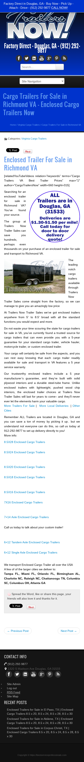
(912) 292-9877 (18, 664)
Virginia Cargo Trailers (29, 125)
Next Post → (69, 630)
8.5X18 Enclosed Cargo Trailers (24, 477)
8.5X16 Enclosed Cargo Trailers (24, 492)
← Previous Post (18, 630)
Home (13, 125)
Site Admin (14, 684)
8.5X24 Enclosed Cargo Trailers (24, 452)
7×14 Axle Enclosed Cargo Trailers (26, 517)
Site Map (12, 696)
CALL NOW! (59, 7)
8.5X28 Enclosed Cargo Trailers (24, 442)
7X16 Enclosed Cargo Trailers (23, 502)
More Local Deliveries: (54, 405)
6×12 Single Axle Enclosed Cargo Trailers (30, 552)
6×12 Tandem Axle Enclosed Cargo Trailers (32, 542)
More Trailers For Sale (19, 405)
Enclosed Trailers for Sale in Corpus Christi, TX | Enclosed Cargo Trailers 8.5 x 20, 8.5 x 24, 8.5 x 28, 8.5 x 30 (43, 732)
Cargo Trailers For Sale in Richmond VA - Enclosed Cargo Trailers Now (41, 104)
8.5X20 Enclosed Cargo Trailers (24, 467)
